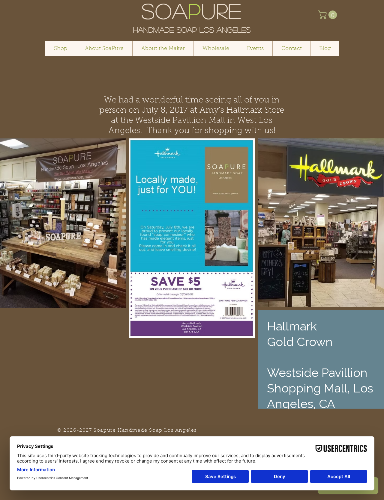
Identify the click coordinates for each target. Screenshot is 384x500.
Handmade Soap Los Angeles (191, 29)
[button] (328, 14)
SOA (165, 10)
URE (222, 10)
